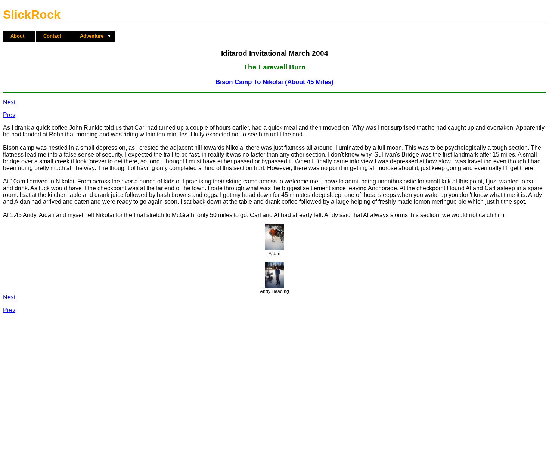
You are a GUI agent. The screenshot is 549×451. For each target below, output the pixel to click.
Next (9, 102)
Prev (9, 115)
